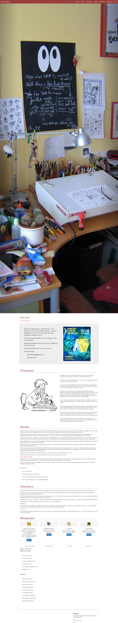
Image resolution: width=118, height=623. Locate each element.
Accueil (77, 1)
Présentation (89, 1)
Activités (96, 1)
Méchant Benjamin (49, 546)
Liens (116, 1)
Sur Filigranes (23, 509)
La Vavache (69, 546)
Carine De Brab (5, 2)
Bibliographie (110, 1)
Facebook (48, 348)
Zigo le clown (88, 546)
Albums (29, 540)
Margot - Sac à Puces (29, 546)
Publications (102, 1)
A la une (83, 1)
